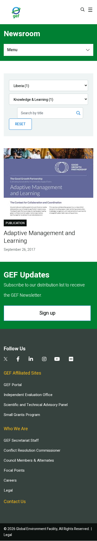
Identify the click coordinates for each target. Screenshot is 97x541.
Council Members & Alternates (29, 460)
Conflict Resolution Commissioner (32, 450)
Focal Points (14, 470)
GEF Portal (13, 385)
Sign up (47, 313)
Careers (10, 480)
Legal (8, 490)
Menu (12, 50)
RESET (20, 124)
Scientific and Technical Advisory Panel (36, 404)
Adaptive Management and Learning (39, 237)
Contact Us (15, 501)
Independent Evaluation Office (28, 395)
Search (83, 9)
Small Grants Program (22, 414)
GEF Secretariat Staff (21, 440)
